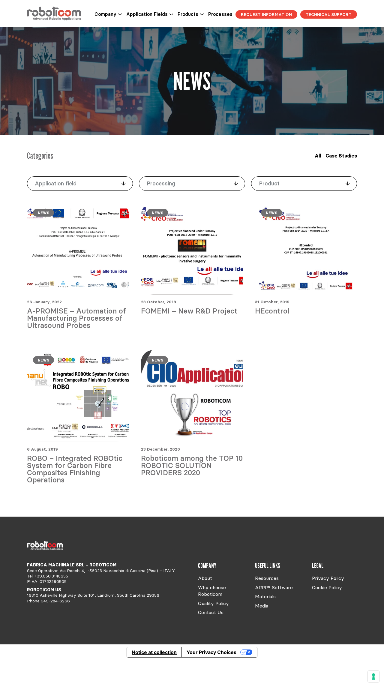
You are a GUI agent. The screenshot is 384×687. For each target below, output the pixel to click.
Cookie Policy (327, 587)
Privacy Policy (328, 578)
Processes (220, 14)
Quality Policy (213, 603)
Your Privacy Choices (211, 652)
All (318, 156)
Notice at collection (154, 652)
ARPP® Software (274, 587)
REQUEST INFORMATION (266, 14)
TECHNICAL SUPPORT (329, 14)
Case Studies (341, 156)
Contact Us (211, 612)
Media (261, 606)
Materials (265, 596)
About (205, 578)
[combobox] (80, 183)
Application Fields (147, 14)
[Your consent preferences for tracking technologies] (373, 676)
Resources (267, 578)
